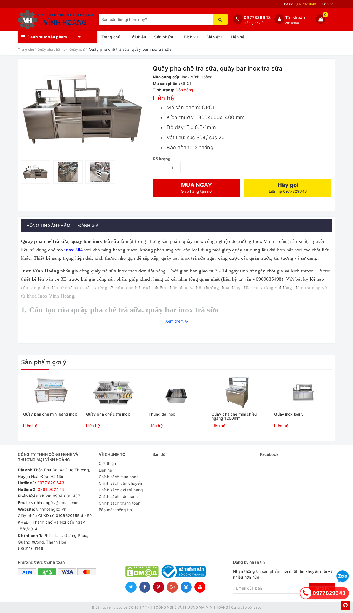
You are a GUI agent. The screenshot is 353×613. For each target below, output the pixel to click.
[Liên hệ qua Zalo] (342, 576)
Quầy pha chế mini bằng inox (50, 414)
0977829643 (257, 17)
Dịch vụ (191, 36)
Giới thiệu (137, 36)
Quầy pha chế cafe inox (108, 414)
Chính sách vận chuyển (120, 483)
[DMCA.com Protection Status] (142, 571)
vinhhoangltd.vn (51, 509)
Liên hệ (328, 4)
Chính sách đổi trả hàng (121, 490)
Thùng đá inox (162, 414)
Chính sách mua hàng (119, 476)
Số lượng (161, 158)
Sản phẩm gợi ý (43, 362)
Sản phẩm (164, 36)
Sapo (257, 607)
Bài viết (213, 36)
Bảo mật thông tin (115, 509)
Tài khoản (295, 17)
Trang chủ (110, 36)
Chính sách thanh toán (119, 503)
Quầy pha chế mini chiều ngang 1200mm (234, 416)
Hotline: (299, 4)
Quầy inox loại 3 (289, 414)
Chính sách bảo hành (118, 496)
